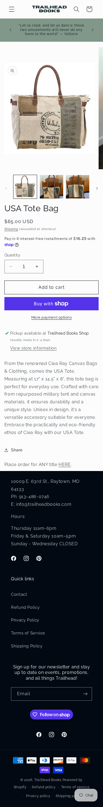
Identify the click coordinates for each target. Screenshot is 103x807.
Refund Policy (25, 607)
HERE (65, 464)
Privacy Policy (25, 620)
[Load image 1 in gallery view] (25, 187)
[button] (11, 9)
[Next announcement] (93, 30)
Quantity (12, 255)
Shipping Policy (26, 646)
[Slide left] (6, 188)
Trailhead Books (48, 780)
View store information (33, 348)
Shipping (11, 229)
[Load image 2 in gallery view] (51, 187)
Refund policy (44, 787)
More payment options (51, 317)
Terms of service (75, 787)
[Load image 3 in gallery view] (77, 187)
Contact (19, 594)
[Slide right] (97, 188)
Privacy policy (38, 796)
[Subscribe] (85, 694)
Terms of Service (28, 633)
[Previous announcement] (10, 30)
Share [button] (17, 450)
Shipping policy (69, 796)
